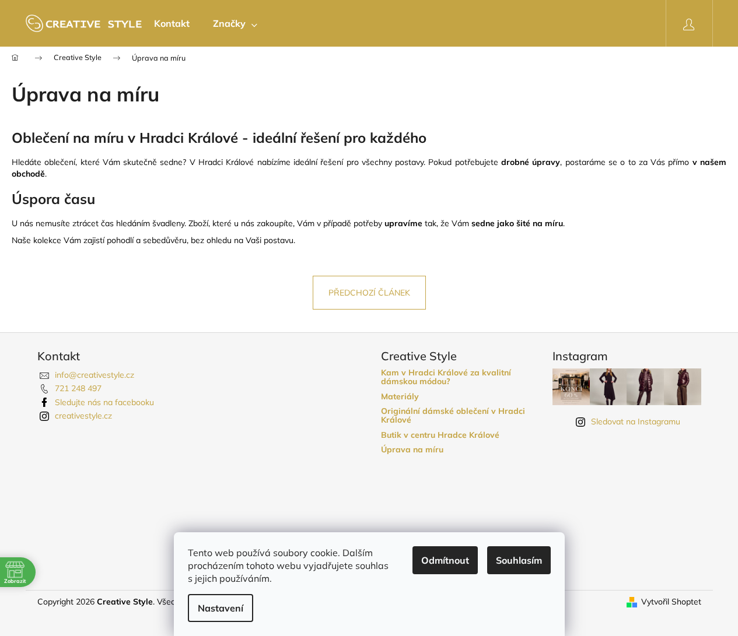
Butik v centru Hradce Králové (440, 435)
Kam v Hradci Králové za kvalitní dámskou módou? (446, 377)
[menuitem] (171, 23)
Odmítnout (445, 560)
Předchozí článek (369, 292)
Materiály (400, 396)
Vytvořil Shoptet (671, 601)
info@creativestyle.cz (94, 375)
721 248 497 (78, 388)
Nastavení (220, 608)
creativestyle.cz (83, 415)
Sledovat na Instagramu (635, 421)
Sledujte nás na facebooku (104, 402)
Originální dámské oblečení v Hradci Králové (453, 416)
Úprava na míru (412, 449)
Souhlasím (519, 560)
